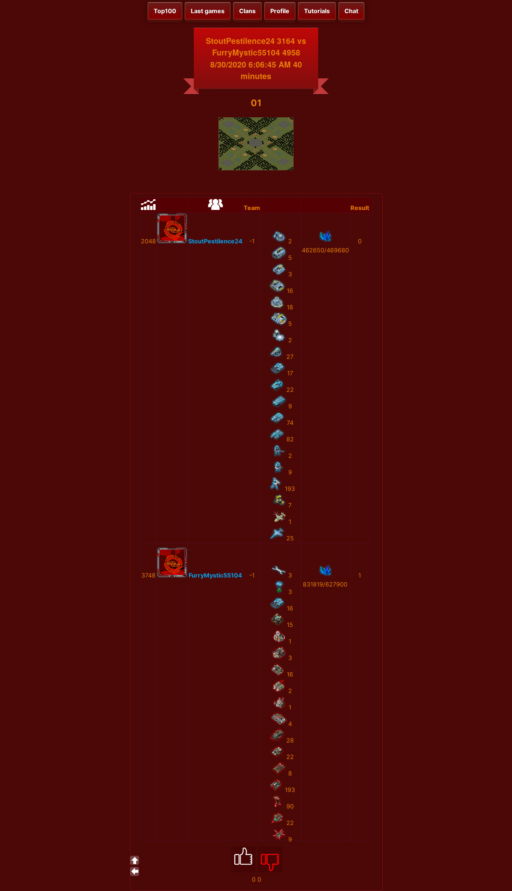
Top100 (165, 11)
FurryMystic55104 (215, 575)
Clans (247, 11)
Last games (208, 11)
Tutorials (317, 11)
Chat (351, 11)
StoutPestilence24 (215, 241)
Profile (279, 11)
